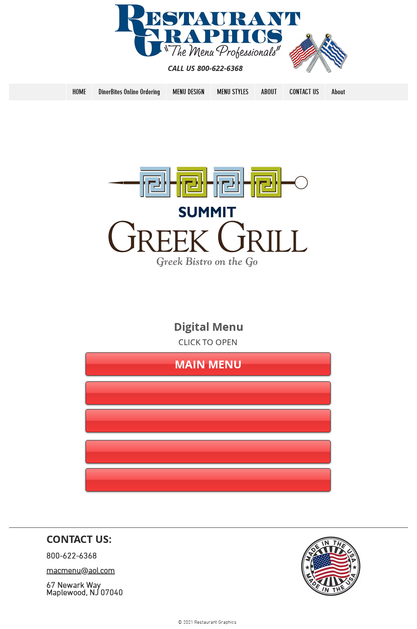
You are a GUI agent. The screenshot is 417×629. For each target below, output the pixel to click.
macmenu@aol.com (80, 571)
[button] (208, 393)
